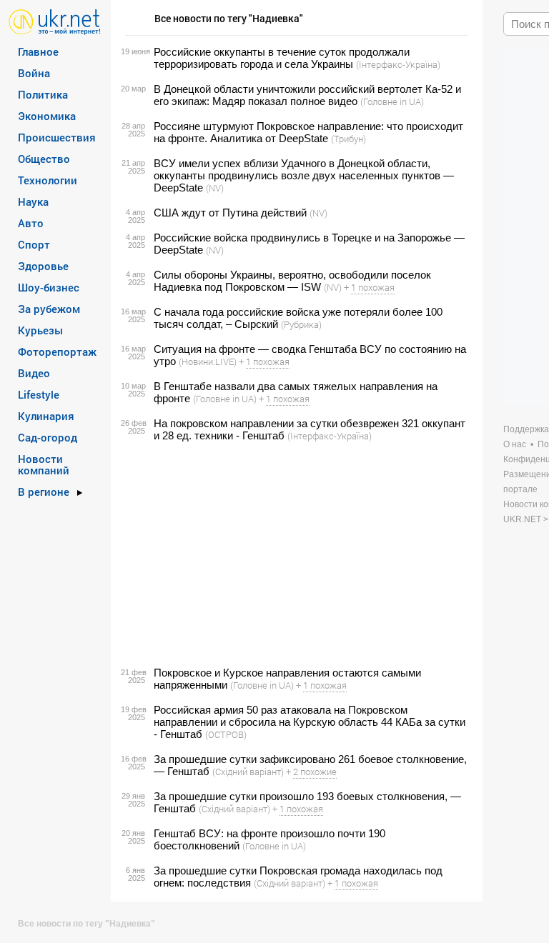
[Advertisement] (294, 554)
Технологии (47, 180)
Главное (38, 51)
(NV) (215, 187)
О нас (514, 444)
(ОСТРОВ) (226, 734)
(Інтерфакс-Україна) (398, 64)
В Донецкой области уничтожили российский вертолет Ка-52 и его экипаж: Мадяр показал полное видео (307, 95)
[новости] (55, 21)
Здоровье (43, 265)
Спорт (34, 244)
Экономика (47, 115)
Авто (31, 223)
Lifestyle (38, 394)
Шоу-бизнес (48, 287)
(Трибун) (348, 138)
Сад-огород (47, 437)
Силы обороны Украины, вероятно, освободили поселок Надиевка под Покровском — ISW (292, 281)
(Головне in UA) (392, 101)
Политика (43, 94)
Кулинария (46, 415)
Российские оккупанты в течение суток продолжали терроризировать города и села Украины (282, 58)
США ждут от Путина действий (230, 212)
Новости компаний (43, 464)
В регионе (43, 491)
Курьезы (40, 330)
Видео (34, 373)
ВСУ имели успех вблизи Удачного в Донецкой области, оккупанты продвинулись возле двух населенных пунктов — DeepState (304, 175)
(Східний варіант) (248, 771)
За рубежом (49, 308)
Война (34, 73)
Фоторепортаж (57, 351)
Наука (33, 201)
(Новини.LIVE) (208, 361)
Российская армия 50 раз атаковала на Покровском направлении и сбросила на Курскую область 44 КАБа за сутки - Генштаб (309, 722)
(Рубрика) (301, 324)
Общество (44, 158)
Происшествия (57, 137)
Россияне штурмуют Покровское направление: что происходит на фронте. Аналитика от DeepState (308, 132)
